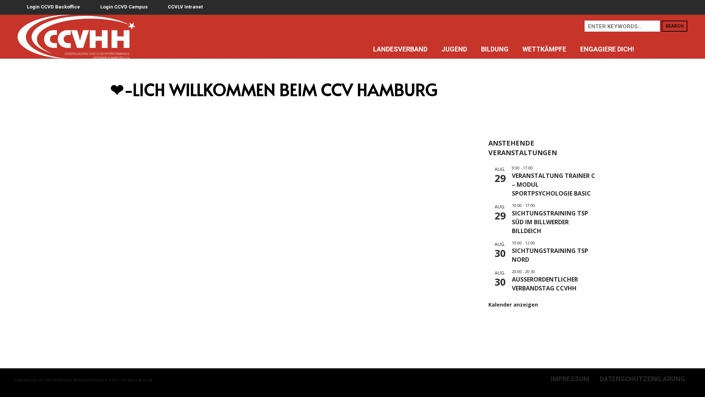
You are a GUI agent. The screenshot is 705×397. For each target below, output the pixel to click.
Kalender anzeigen (513, 304)
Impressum (570, 379)
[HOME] (343, 49)
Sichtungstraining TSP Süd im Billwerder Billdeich (550, 222)
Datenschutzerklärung (642, 379)
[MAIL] (678, 49)
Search (674, 26)
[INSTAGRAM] (653, 49)
